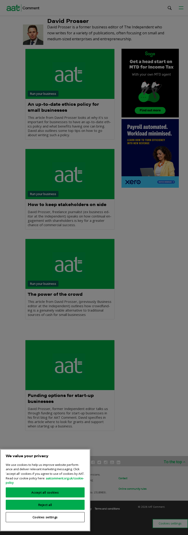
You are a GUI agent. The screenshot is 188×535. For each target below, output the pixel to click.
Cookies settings (45, 517)
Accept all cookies (45, 492)
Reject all (45, 505)
